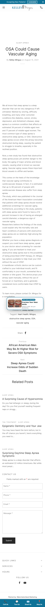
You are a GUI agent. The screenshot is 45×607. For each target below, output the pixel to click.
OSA (33, 318)
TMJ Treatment (9, 422)
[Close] (43, 2)
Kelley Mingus (15, 60)
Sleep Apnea (22, 43)
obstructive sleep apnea (19, 318)
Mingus (32, 314)
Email (6, 504)
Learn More (32, 2)
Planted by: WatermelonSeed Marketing (22, 597)
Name (6, 486)
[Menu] (3, 7)
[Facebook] (25, 333)
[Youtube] (25, 583)
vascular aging (22, 323)
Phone (6, 495)
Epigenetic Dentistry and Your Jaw (22, 425)
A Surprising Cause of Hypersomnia (22, 398)
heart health (23, 314)
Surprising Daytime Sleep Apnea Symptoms (20, 454)
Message (8, 513)
